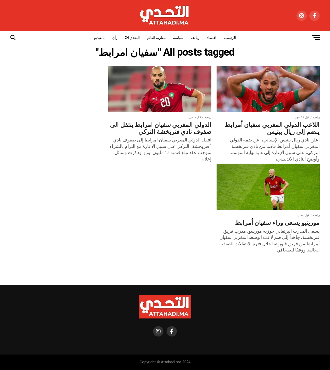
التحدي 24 (132, 38)
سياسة (178, 38)
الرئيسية (230, 38)
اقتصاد (211, 38)
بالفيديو (99, 38)
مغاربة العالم (156, 38)
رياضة (195, 38)
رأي (115, 38)
